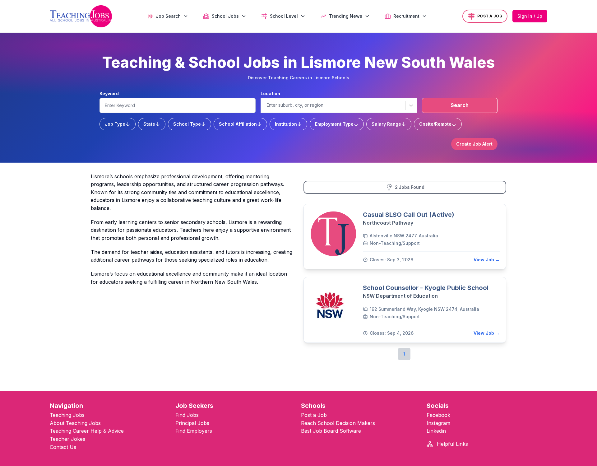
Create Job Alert (474, 144)
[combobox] (266, 105)
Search (460, 105)
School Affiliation (238, 124)
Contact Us (63, 447)
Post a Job (314, 415)
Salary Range (386, 124)
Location (270, 93)
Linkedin (436, 431)
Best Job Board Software (331, 431)
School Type (187, 124)
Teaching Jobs (67, 415)
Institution (286, 124)
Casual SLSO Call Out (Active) (408, 214)
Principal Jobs (192, 423)
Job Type (115, 124)
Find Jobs (187, 415)
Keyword (109, 93)
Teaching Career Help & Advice (87, 431)
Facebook (438, 415)
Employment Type (334, 124)
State (149, 124)
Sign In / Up (529, 16)
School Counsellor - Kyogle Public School (425, 287)
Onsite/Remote (435, 124)
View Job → (487, 259)
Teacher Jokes (67, 439)
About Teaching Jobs (75, 423)
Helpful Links (451, 444)
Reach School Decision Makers (338, 423)
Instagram (438, 423)
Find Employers (193, 431)
